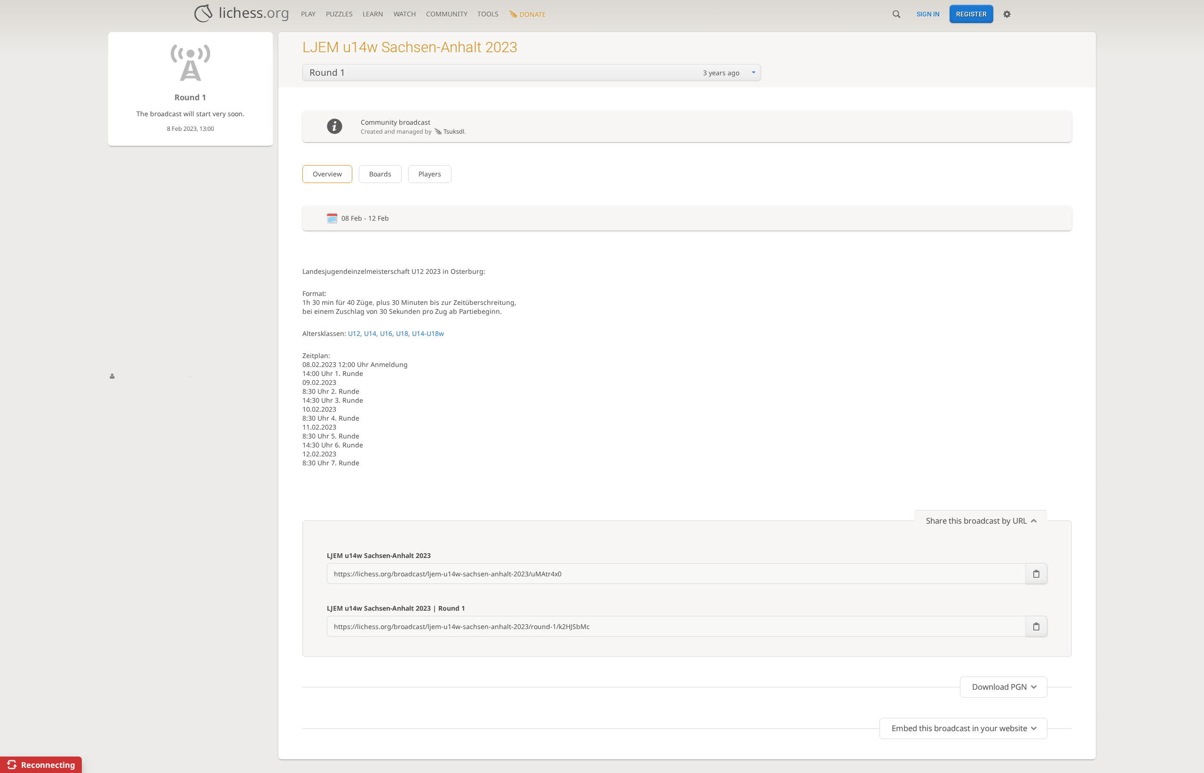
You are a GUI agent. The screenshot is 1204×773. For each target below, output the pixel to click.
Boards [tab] (380, 173)
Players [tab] (430, 173)
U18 (402, 333)
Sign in (928, 14)
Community (446, 13)
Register (971, 14)
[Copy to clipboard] (1036, 573)
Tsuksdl (454, 131)
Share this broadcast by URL (976, 520)
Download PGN (999, 686)
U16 (386, 333)
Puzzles (339, 13)
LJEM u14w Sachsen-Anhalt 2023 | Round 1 (396, 608)
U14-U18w (428, 333)
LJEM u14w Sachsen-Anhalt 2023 (379, 555)
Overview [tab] (327, 173)
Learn (373, 13)
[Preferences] (1007, 14)
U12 (354, 333)
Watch (405, 13)
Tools (488, 13)
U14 (370, 333)
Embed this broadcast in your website (959, 728)
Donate (533, 14)
